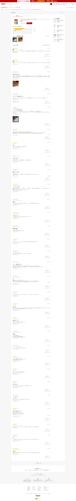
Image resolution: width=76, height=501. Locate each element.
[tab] (18, 16)
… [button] (4, 9)
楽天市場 (2, 9)
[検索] (51, 4)
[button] (57, 4)
